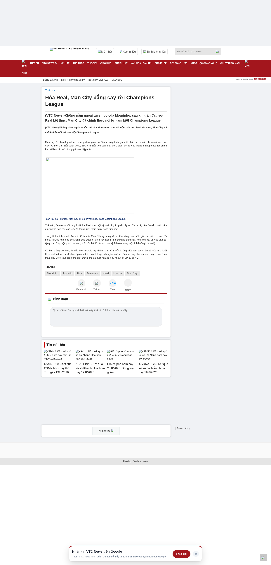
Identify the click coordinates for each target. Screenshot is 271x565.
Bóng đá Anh (50, 80)
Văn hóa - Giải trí (141, 63)
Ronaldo (67, 273)
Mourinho (52, 273)
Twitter (96, 289)
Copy (128, 290)
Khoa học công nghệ (204, 63)
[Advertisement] (202, 142)
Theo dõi (181, 553)
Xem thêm (104, 430)
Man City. (132, 273)
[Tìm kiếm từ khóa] (218, 51)
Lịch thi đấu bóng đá (73, 80)
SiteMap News (141, 461)
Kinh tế (65, 63)
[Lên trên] (263, 557)
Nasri (106, 273)
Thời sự (34, 63)
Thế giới (92, 63)
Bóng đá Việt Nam (98, 80)
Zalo (112, 289)
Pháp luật (121, 63)
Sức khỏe (161, 63)
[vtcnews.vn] (81, 283)
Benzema (92, 273)
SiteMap (126, 461)
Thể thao (78, 63)
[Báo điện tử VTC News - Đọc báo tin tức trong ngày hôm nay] (70, 53)
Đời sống (175, 63)
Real (79, 273)
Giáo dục (105, 63)
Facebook (81, 289)
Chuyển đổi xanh (230, 63)
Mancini (117, 273)
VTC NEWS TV (49, 63)
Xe (185, 63)
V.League (117, 80)
